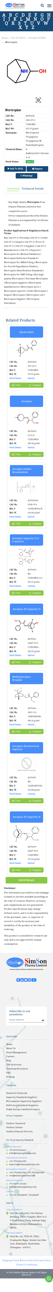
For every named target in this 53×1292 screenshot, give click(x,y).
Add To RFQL (16, 169)
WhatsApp (27, 176)
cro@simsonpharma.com (22, 1175)
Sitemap (10, 1077)
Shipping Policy (10, 1260)
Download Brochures (17, 1068)
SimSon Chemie (14, 1127)
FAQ (8, 1072)
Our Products (18, 38)
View (17, 385)
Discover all (26, 880)
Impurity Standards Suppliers (21, 1097)
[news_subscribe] (43, 1020)
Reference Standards (27, 969)
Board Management (16, 1052)
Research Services (38, 969)
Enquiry (38, 169)
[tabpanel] (26, 250)
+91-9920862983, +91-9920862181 (26, 1172)
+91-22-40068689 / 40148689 (24, 1195)
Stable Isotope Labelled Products (23, 1109)
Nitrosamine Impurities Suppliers (24, 1101)
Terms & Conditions (26, 1264)
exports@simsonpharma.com (24, 1164)
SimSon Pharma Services (19, 1131)
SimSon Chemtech (15, 1123)
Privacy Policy (43, 1260)
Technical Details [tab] (33, 188)
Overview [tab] (13, 188)
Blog (8, 1060)
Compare (36, 385)
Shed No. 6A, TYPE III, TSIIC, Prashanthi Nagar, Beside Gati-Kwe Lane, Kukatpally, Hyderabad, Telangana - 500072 (28, 1242)
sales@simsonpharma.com (22, 1187)
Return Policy (27, 1260)
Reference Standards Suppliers (22, 1105)
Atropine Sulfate (37, 38)
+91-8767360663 (17, 1150)
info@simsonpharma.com (22, 1153)
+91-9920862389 (17, 1161)
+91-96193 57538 (17, 1184)
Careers (10, 1056)
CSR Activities (13, 1064)
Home (5, 38)
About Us (11, 1048)
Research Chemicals (15, 969)
